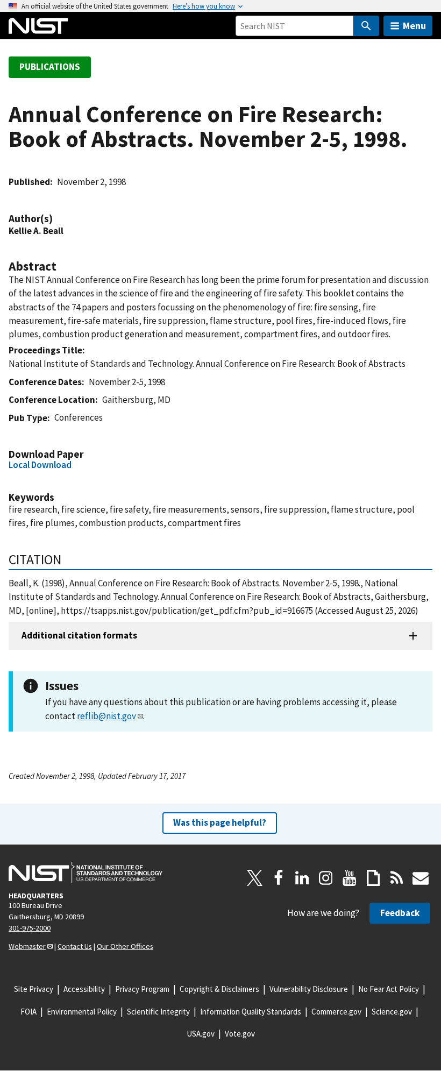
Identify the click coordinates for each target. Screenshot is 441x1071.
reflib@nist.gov (106, 716)
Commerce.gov (336, 1011)
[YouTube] (349, 878)
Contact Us (75, 946)
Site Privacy (33, 989)
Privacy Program (142, 989)
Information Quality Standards (250, 1011)
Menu (414, 25)
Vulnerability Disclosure (308, 989)
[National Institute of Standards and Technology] (85, 872)
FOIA (28, 1011)
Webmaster (27, 946)
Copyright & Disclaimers (219, 989)
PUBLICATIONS (49, 67)
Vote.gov (240, 1034)
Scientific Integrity (158, 1011)
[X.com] (255, 878)
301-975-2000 (30, 928)
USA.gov (201, 1034)
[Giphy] (373, 878)
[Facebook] (278, 878)
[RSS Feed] (397, 878)
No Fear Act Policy (388, 989)
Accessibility (84, 989)
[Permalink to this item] (58, 218)
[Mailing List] (420, 878)
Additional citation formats (79, 635)
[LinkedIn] (302, 878)
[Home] (38, 26)
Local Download (40, 465)
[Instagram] (326, 878)
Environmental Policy (82, 1011)
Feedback (399, 913)
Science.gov (392, 1011)
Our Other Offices (125, 946)
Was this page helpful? (219, 822)
